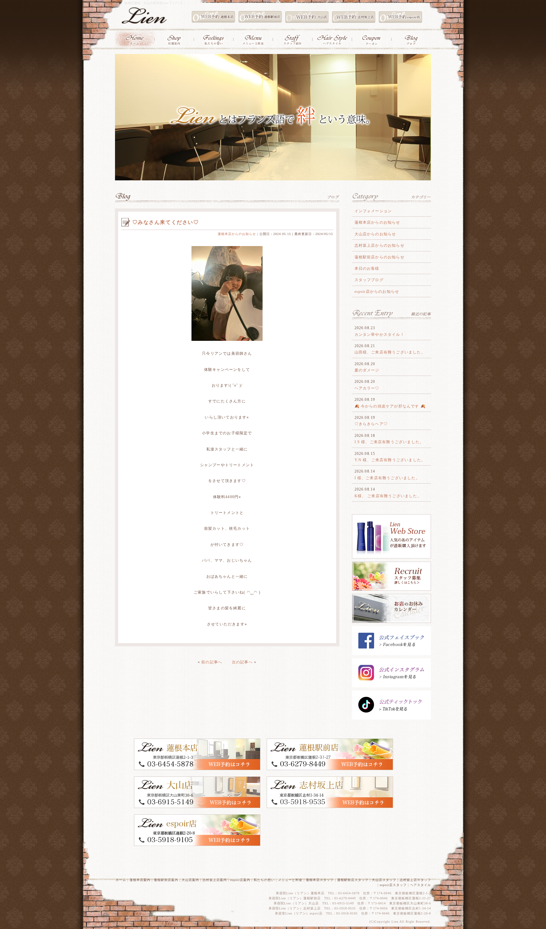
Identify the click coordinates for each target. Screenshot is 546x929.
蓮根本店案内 (140, 880)
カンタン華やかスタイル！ (379, 334)
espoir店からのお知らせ (377, 291)
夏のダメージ (367, 370)
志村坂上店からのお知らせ (379, 245)
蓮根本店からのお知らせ (237, 234)
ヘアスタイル (420, 885)
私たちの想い (264, 880)
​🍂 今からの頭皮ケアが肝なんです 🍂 (390, 406)
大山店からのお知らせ (375, 234)
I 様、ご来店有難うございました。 (387, 478)
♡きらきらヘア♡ (371, 424)
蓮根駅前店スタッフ (352, 880)
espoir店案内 (240, 880)
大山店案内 (190, 880)
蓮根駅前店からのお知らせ (379, 257)
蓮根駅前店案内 (166, 880)
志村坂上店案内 (215, 880)
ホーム (121, 880)
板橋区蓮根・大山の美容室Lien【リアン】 (154, 3)
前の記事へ (211, 662)
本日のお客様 (367, 268)
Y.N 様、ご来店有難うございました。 (390, 460)
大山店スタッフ (384, 880)
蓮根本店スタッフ (320, 880)
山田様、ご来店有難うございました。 (390, 352)
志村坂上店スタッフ (415, 880)
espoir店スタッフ (393, 885)
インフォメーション (373, 211)
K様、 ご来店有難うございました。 (388, 496)
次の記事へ (242, 662)
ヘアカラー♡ (367, 388)
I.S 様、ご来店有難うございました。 (389, 442)
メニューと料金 (290, 880)
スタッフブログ (369, 280)
